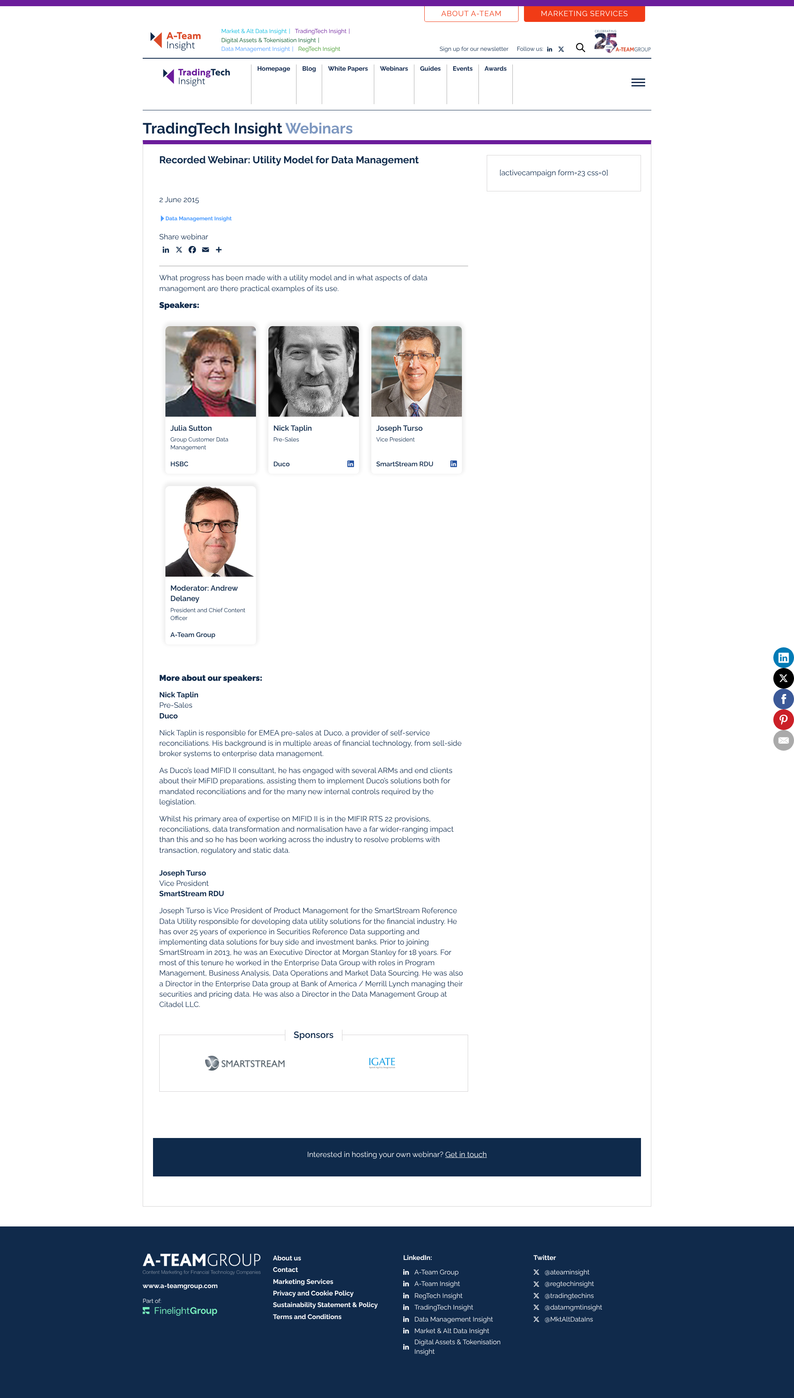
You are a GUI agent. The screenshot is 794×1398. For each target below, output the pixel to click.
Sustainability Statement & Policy (325, 1305)
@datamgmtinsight (573, 1307)
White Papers (348, 68)
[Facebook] (783, 699)
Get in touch (466, 1154)
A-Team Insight (437, 1284)
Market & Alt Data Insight (254, 31)
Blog (309, 68)
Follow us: (530, 49)
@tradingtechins (569, 1296)
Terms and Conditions (307, 1317)
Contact (285, 1270)
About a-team (471, 14)
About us (287, 1258)
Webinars (394, 68)
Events (463, 68)
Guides (430, 68)
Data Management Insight (255, 49)
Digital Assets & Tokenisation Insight (268, 40)
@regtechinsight (569, 1284)
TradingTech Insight (321, 31)
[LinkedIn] (783, 657)
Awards (496, 68)
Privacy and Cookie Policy (313, 1293)
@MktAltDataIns (569, 1319)
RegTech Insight (319, 49)
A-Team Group (436, 1272)
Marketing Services (584, 14)
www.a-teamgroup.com (180, 1286)
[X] (783, 678)
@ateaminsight (567, 1272)
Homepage (273, 68)
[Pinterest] (783, 719)
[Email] (783, 740)
